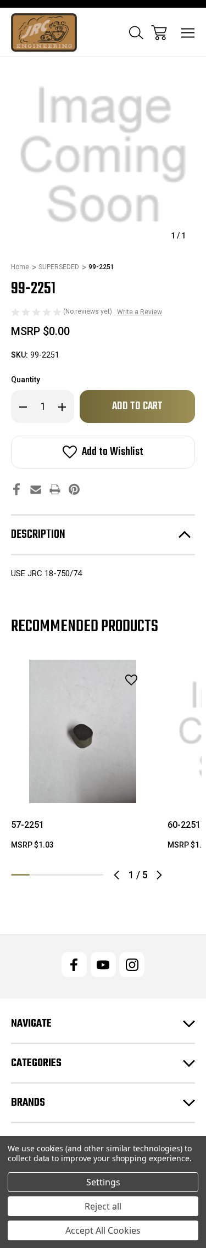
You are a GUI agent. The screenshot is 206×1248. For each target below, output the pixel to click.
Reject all (103, 1206)
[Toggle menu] (188, 33)
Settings (103, 1182)
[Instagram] (131, 964)
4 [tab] (75, 875)
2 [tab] (39, 875)
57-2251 (27, 825)
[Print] (54, 489)
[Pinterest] (74, 489)
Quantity (25, 379)
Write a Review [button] (139, 312)
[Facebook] (16, 489)
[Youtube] (103, 964)
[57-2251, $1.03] (82, 731)
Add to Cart (83, 788)
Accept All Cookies (103, 1230)
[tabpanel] (82, 759)
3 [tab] (57, 875)
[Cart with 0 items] (159, 32)
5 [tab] (94, 875)
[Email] (35, 489)
